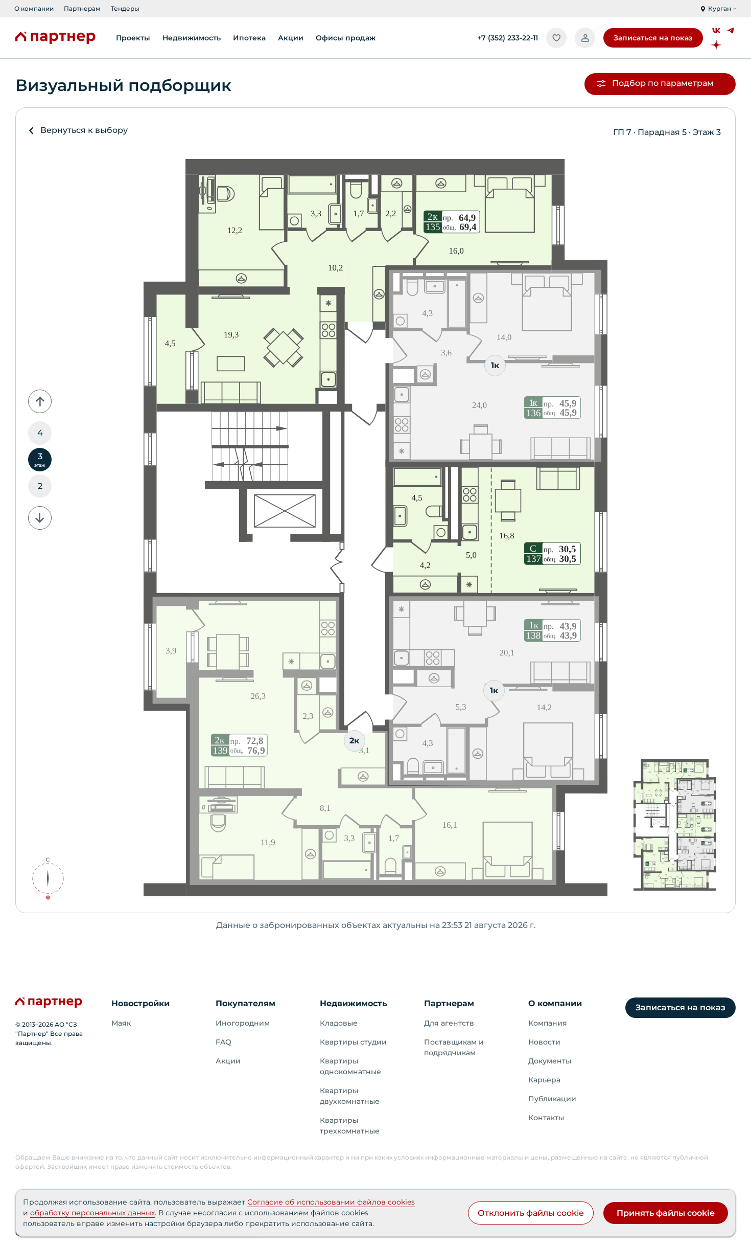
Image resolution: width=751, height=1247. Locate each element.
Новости (544, 1042)
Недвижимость (353, 1003)
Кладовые (339, 1023)
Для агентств (449, 1023)
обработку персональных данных (92, 1212)
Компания (547, 1023)
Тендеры (125, 8)
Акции (228, 1060)
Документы (549, 1060)
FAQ (223, 1042)
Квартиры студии (353, 1042)
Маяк (121, 1023)
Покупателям (245, 1003)
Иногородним (243, 1023)
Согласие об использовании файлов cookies (331, 1202)
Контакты (546, 1117)
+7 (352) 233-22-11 (507, 37)
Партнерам (82, 8)
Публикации (552, 1098)
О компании (34, 8)
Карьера (544, 1079)
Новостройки (140, 1003)
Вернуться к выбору (84, 130)
